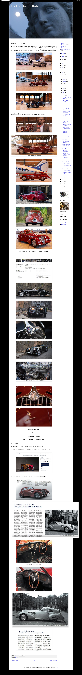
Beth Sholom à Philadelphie (65, 122)
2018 (63, 176)
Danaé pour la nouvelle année (66, 173)
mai (63, 88)
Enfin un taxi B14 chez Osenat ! (66, 115)
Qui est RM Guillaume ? (66, 109)
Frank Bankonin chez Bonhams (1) (66, 142)
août (63, 83)
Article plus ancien (53, 660)
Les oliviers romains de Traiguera (66, 125)
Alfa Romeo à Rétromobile (65, 151)
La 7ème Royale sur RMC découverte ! (66, 103)
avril (63, 90)
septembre (64, 81)
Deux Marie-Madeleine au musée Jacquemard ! (66, 131)
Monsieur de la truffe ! (66, 170)
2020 (63, 72)
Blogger (56, 667)
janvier (64, 95)
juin (63, 86)
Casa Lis (64, 147)
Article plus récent (14, 660)
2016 (63, 179)
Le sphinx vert (64, 157)
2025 (63, 63)
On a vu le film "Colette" (65, 101)
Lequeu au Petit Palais (66, 161)
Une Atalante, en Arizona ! (65, 119)
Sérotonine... (64, 167)
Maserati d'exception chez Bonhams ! (66, 145)
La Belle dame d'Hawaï (66, 165)
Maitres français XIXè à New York (66, 112)
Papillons (63, 53)
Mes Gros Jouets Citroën (65, 49)
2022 (63, 69)
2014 (63, 183)
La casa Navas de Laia (66, 148)
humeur (62, 46)
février (64, 94)
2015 (63, 181)
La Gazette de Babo (25, 5)
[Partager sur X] (22, 655)
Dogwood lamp (65, 117)
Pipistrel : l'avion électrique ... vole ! (66, 106)
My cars (16, 657)
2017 (63, 177)
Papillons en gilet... (65, 168)
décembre (64, 76)
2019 (63, 74)
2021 (63, 70)
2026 (63, 61)
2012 (63, 186)
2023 (63, 67)
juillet (64, 85)
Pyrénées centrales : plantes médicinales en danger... (66, 154)
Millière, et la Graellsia (66, 163)
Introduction (63, 224)
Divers (62, 43)
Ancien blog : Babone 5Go (65, 222)
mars (64, 92)
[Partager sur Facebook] (23, 655)
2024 (63, 65)
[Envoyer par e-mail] (19, 655)
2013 (63, 185)
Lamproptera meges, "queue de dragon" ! (66, 128)
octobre (64, 79)
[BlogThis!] (20, 655)
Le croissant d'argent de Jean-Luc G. (66, 98)
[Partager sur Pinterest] (24, 655)
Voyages (62, 56)
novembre (64, 77)
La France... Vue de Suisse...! (65, 134)
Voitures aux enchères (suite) (66, 137)
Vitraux (62, 54)
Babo (62, 226)
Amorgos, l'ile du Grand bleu (65, 159)
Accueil (34, 660)
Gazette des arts (64, 44)
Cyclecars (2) (64, 139)
